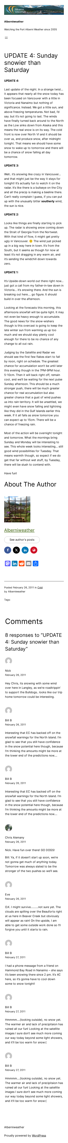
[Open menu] (6, 38)
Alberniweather (14, 21)
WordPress (39, 1135)
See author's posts (22, 539)
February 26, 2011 (15, 674)
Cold (40, 587)
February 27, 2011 (15, 957)
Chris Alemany (14, 837)
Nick (8, 670)
